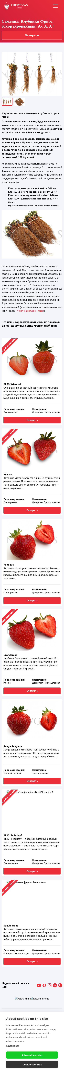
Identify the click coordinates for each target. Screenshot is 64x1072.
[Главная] (16, 6)
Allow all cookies (32, 1055)
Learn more (12, 1045)
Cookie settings (32, 1064)
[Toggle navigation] (56, 6)
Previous (7, 74)
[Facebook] (44, 985)
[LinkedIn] (55, 985)
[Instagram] (50, 985)
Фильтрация (32, 35)
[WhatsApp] (60, 985)
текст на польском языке (30, 310)
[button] (32, 74)
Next (56, 74)
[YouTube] (39, 985)
